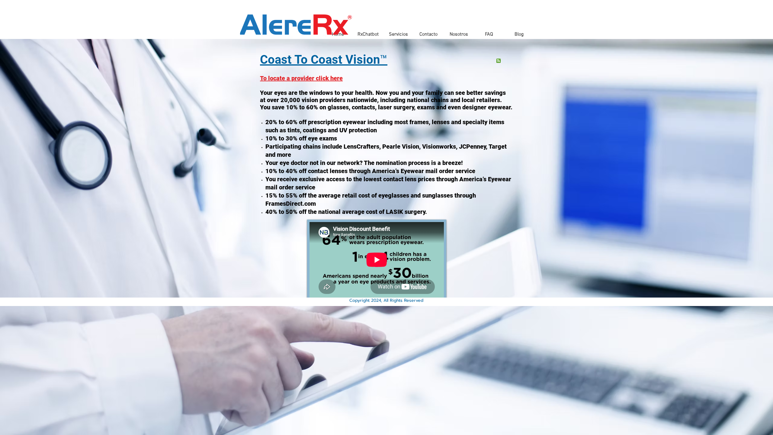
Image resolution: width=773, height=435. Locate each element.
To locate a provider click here (301, 78)
